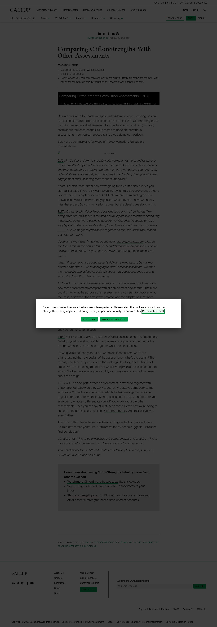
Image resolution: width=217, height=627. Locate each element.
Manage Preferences (114, 319)
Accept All (89, 319)
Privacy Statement (153, 311)
